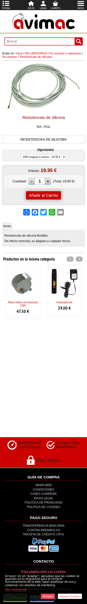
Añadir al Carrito (43, 195)
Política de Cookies (43, 507)
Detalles (7, 226)
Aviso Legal (43, 498)
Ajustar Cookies (70, 596)
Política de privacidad (44, 502)
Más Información (16, 589)
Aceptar (48, 596)
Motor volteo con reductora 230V (23, 303)
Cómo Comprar (43, 493)
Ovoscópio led (64, 302)
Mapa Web (44, 485)
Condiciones (43, 489)
